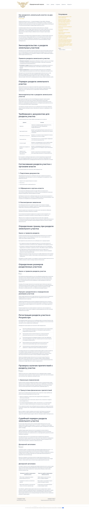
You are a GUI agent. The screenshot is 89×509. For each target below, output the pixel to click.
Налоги (48, 4)
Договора (52, 4)
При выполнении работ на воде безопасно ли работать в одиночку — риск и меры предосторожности (65, 20)
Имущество (69, 4)
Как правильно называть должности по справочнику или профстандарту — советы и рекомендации (65, 36)
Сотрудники (58, 4)
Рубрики (59, 48)
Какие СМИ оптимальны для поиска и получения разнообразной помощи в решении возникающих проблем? (65, 41)
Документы (64, 4)
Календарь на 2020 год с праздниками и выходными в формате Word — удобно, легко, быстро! (65, 45)
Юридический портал (37, 4)
